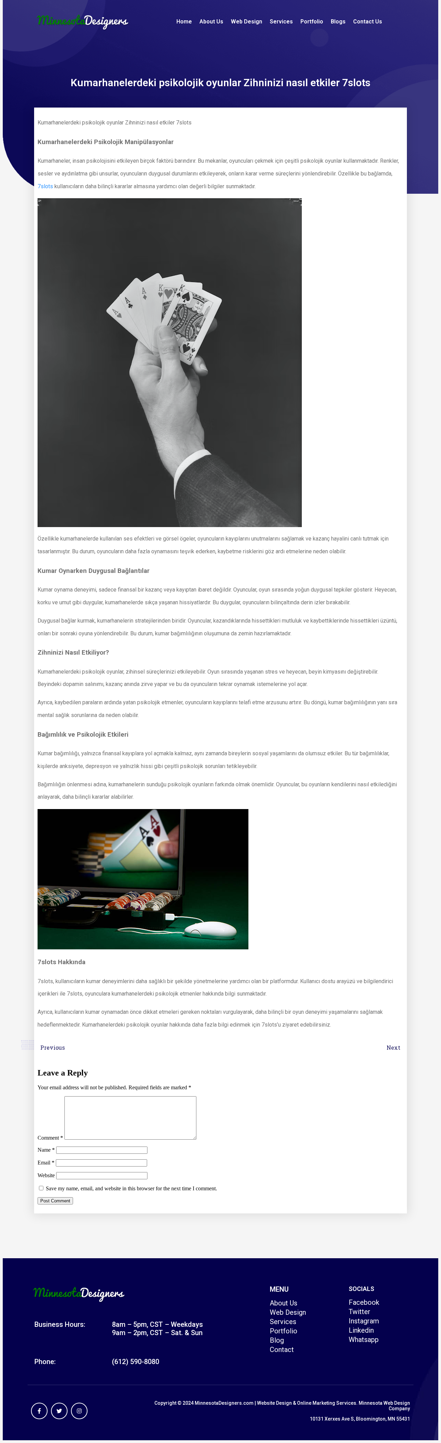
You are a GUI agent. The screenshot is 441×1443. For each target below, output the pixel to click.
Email (46, 1163)
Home (184, 21)
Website (46, 1175)
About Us (211, 21)
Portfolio (311, 21)
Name (46, 1150)
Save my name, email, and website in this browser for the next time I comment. (131, 1188)
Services (281, 21)
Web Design (246, 21)
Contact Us (367, 21)
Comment (50, 1138)
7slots (45, 186)
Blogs (338, 21)
